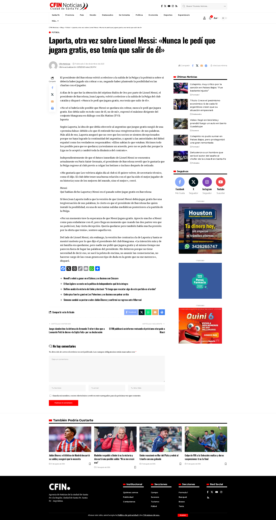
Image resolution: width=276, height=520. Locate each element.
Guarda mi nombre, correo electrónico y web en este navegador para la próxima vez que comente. (96, 395)
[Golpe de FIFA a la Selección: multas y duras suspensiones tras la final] (206, 439)
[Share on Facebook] (193, 65)
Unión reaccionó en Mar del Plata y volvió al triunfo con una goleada (158, 457)
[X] (165, 6)
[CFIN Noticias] (68, 6)
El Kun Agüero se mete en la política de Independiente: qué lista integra (96, 283)
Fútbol (56, 32)
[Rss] (176, 6)
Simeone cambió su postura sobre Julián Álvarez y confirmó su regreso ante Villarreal (102, 300)
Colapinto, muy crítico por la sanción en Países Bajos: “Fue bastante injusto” (206, 87)
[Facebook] (161, 6)
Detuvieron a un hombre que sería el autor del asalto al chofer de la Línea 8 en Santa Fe (208, 155)
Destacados (197, 114)
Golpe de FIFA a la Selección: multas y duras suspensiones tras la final (204, 457)
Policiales (195, 163)
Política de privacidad (127, 515)
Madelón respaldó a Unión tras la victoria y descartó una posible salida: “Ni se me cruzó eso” (114, 459)
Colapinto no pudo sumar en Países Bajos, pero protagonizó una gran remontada (207, 139)
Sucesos (195, 130)
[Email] (202, 65)
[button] (183, 515)
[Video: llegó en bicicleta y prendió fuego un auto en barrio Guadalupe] (181, 123)
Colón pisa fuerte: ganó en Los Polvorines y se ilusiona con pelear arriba (96, 294)
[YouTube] (169, 6)
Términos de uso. (151, 515)
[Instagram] (173, 6)
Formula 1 (195, 95)
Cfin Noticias (64, 64)
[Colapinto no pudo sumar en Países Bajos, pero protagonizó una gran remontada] (181, 140)
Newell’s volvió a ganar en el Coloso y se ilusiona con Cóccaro (91, 278)
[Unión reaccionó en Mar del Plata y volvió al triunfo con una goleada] (160, 439)
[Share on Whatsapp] (148, 312)
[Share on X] (197, 65)
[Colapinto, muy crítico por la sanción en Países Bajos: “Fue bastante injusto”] (181, 88)
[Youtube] (220, 186)
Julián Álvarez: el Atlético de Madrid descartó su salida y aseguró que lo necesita (69, 457)
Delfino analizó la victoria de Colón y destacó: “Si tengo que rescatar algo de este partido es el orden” (110, 289)
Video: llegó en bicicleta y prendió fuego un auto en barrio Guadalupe (208, 123)
